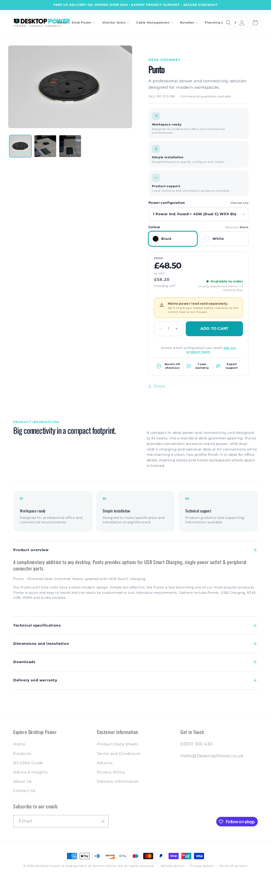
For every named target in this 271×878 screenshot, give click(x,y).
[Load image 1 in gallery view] (20, 146)
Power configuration (166, 203)
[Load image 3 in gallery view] (45, 146)
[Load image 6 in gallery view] (70, 146)
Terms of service (232, 866)
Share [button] (159, 386)
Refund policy (172, 866)
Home (19, 744)
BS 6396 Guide (28, 762)
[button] (85, 22)
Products (22, 753)
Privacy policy (201, 866)
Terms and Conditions (119, 753)
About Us (22, 781)
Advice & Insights (30, 772)
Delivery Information (118, 781)
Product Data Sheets (117, 744)
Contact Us (24, 790)
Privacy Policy (111, 772)
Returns (104, 762)
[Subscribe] (102, 821)
